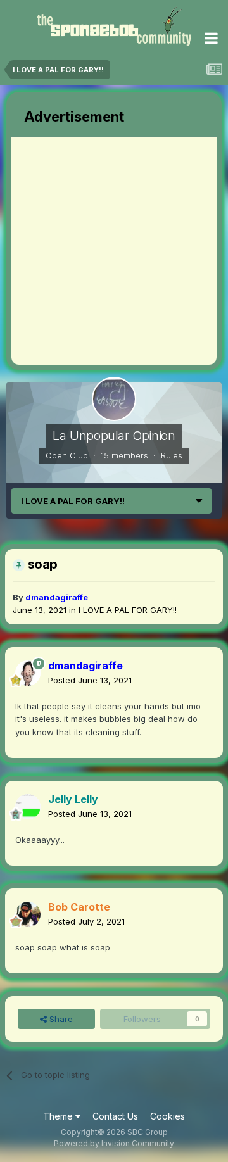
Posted (90, 680)
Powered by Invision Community (114, 1143)
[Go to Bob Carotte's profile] (28, 914)
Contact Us (115, 1116)
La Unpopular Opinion (114, 435)
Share (60, 1019)
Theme (59, 1116)
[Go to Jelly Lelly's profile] (28, 806)
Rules (171, 455)
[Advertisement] (114, 251)
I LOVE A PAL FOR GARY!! (128, 610)
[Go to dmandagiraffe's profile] (28, 673)
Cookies (167, 1116)
